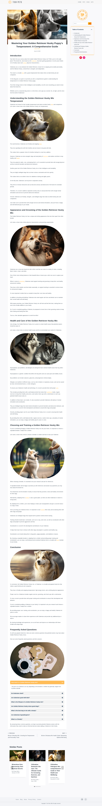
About (25, 799)
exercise (45, 156)
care (57, 388)
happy (17, 158)
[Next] (62, 768)
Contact (39, 799)
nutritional (49, 392)
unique (24, 63)
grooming (22, 281)
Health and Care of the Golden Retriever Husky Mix (34, 321)
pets (52, 104)
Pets (84, 2)
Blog (21, 799)
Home (79, 2)
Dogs (88, 2)
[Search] (89, 23)
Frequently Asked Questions (80, 52)
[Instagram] (85, 799)
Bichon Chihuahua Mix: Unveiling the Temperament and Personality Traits (21, 735)
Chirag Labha (16, 771)
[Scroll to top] (98, 803)
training (43, 509)
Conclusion (76, 50)
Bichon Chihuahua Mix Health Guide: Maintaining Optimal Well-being (53, 735)
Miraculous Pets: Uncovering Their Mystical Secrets (17, 766)
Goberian (34, 61)
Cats (92, 2)
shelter (27, 497)
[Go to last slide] (12, 768)
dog (23, 73)
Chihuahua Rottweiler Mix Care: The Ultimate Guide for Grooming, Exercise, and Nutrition (36, 771)
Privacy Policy (32, 799)
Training (27, 425)
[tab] (34, 786)
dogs (40, 144)
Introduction (76, 33)
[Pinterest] (82, 799)
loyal (58, 540)
